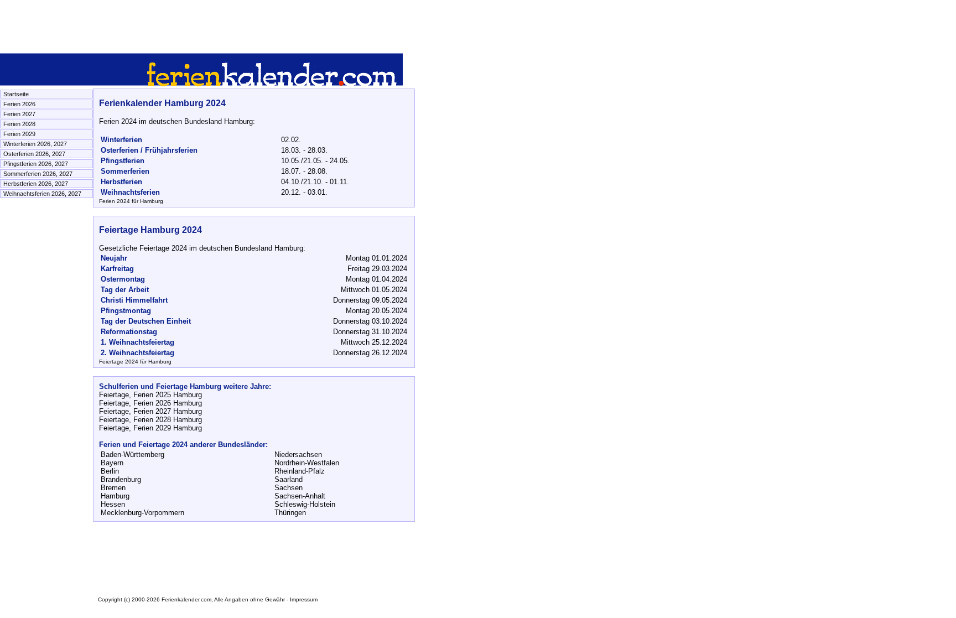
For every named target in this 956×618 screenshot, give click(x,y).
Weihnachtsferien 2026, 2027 (42, 193)
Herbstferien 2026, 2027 (35, 183)
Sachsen (288, 488)
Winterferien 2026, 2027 (35, 144)
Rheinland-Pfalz (299, 471)
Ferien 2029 (19, 134)
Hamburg (115, 496)
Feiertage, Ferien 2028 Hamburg (150, 420)
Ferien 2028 (19, 124)
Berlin (110, 471)
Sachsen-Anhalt (299, 496)
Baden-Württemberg (132, 454)
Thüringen (290, 512)
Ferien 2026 (19, 104)
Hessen (113, 504)
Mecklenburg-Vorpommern (142, 512)
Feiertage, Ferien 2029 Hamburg (150, 428)
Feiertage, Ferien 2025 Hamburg (150, 395)
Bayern (112, 463)
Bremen (113, 488)
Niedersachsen (298, 454)
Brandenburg (121, 479)
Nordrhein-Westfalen (306, 463)
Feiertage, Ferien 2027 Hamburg (150, 411)
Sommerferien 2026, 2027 (37, 173)
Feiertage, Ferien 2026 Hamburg (150, 403)
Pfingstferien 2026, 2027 (35, 163)
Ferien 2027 (19, 114)
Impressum (304, 599)
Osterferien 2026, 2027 (34, 153)
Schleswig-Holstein (304, 504)
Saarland (288, 479)
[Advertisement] (201, 25)
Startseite (16, 94)
